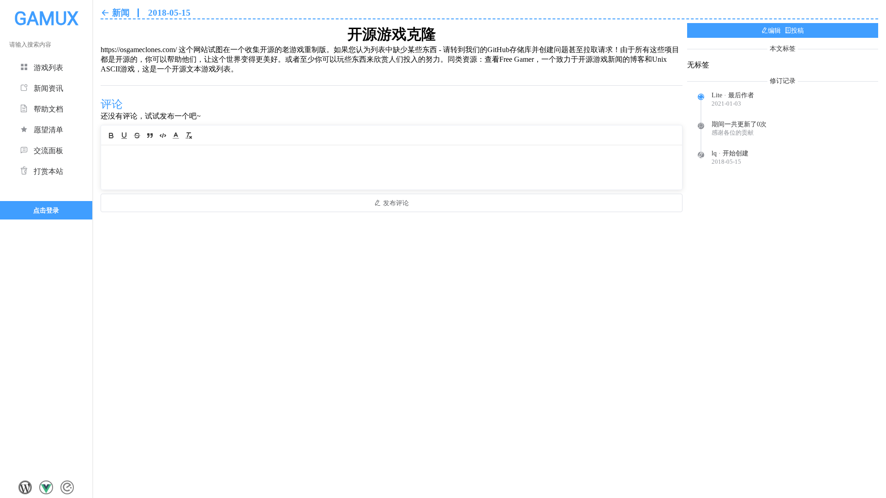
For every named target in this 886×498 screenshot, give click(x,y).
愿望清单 (48, 130)
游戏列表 (48, 67)
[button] (175, 135)
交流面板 (48, 150)
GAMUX (46, 19)
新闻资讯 (48, 88)
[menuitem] (46, 66)
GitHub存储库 (509, 49)
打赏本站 (48, 171)
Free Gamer (516, 59)
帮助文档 (48, 109)
